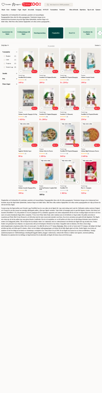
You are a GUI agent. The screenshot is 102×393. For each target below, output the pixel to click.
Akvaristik (31, 9)
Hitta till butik (73, 9)
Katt (8, 9)
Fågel (19, 9)
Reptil (24, 9)
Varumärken (54, 9)
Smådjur (13, 9)
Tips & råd (90, 9)
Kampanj (38, 9)
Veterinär (62, 9)
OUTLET (46, 9)
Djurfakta (83, 9)
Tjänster (97, 9)
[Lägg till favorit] (20, 71)
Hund (3, 9)
